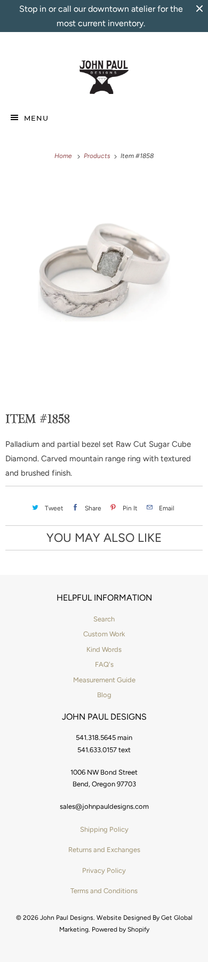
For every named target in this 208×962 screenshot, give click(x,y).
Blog (104, 695)
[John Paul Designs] (104, 77)
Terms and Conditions (104, 891)
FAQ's (104, 664)
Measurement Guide (104, 680)
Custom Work (104, 634)
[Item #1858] (104, 272)
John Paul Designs (66, 917)
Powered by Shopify (120, 929)
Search (104, 619)
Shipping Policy (104, 829)
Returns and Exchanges (104, 850)
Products (98, 156)
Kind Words (104, 649)
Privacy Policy (104, 870)
